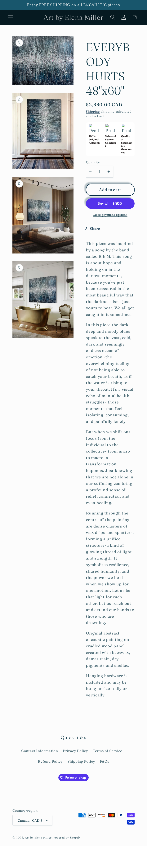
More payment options (110, 214)
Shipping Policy (81, 761)
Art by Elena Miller (38, 837)
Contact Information (39, 751)
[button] (10, 17)
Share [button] (95, 228)
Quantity (93, 162)
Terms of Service (107, 751)
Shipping (93, 111)
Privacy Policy (75, 751)
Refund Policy (50, 761)
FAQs (104, 761)
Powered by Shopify (66, 837)
